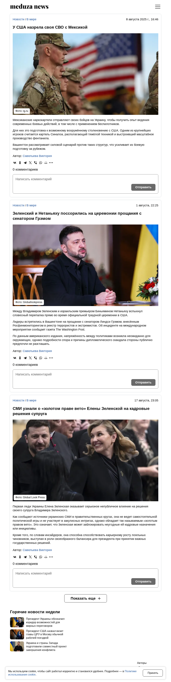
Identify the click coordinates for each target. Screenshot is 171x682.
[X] (30, 163)
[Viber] (35, 163)
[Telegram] (25, 163)
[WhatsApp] (41, 163)
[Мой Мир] (46, 163)
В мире (31, 19)
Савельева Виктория (37, 156)
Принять (153, 673)
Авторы (142, 663)
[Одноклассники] (20, 163)
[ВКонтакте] (15, 163)
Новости (19, 19)
